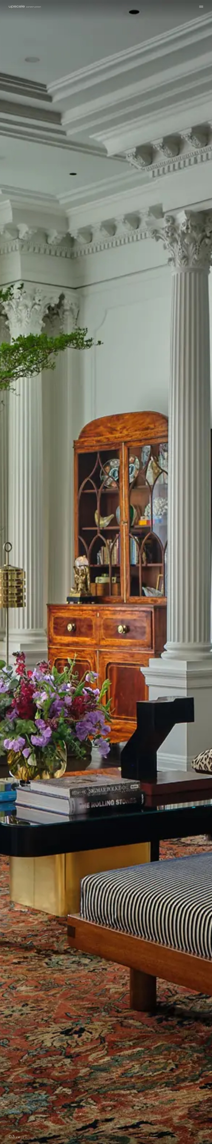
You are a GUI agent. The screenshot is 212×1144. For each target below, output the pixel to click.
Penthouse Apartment (151, 1137)
